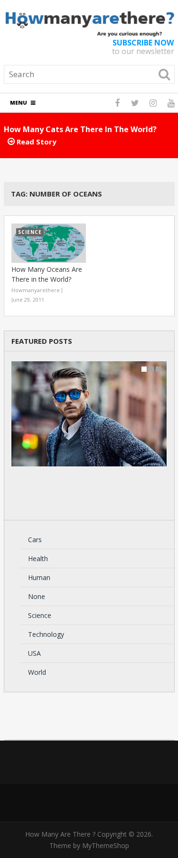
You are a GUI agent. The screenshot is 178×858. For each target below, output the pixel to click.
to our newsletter (143, 46)
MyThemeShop (105, 845)
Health (38, 558)
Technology (46, 634)
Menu (18, 102)
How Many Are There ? (60, 834)
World (37, 672)
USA (34, 653)
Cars (35, 539)
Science (39, 615)
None (36, 596)
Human (39, 577)
